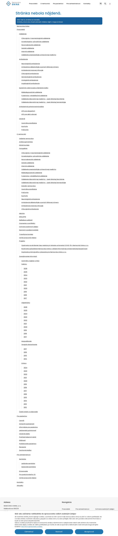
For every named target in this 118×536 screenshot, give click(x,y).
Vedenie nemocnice (26, 139)
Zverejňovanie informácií (28, 256)
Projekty (22, 241)
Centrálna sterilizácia (29, 123)
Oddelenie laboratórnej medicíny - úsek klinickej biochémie (42, 99)
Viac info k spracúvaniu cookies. (31, 527)
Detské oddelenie (27, 48)
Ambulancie (23, 59)
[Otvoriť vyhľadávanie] (105, 4)
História (22, 213)
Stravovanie (23, 471)
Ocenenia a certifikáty (27, 223)
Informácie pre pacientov (28, 427)
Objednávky (25, 303)
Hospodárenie (26, 341)
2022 (25, 282)
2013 (25, 404)
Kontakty (20, 482)
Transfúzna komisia (26, 234)
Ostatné (22, 119)
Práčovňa (24, 130)
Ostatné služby (24, 434)
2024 (25, 275)
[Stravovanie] (101, 4)
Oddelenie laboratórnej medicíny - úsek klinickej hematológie (43, 102)
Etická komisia (24, 145)
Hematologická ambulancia (31, 77)
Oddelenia (22, 34)
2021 (25, 285)
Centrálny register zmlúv (30, 261)
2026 (25, 268)
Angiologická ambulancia (30, 83)
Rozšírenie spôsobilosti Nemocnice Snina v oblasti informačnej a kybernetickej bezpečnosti (54, 249)
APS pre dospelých (28, 111)
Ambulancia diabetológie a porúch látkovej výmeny (40, 202)
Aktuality (20, 486)
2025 (25, 272)
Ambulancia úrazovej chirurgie (32, 70)
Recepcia (22, 447)
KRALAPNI (22, 217)
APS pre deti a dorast (29, 114)
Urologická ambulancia (29, 80)
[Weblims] (110, 4)
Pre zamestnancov (24, 455)
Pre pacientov (22, 416)
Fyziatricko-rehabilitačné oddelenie (34, 96)
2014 (25, 359)
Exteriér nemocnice (28, 186)
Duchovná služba (25, 450)
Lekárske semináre (28, 463)
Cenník (21, 421)
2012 (25, 407)
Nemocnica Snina (23, 26)
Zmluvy (24, 363)
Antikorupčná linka (26, 142)
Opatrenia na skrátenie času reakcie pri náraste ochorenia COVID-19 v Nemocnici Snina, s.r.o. (54, 245)
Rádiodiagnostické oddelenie (31, 92)
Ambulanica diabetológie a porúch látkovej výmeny (40, 67)
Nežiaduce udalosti (25, 220)
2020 (25, 288)
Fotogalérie (23, 148)
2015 (25, 356)
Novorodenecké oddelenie (30, 45)
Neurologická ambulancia (30, 64)
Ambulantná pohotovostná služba (31, 107)
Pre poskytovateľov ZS (27, 474)
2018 (25, 295)
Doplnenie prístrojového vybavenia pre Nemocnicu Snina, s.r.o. (43, 252)
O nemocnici (21, 134)
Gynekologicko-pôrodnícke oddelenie (35, 42)
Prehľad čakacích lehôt (27, 437)
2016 (25, 352)
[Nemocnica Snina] (13, 3)
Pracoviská (21, 29)
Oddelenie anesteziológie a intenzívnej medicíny (38, 55)
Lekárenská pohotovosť (27, 430)
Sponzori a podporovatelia (28, 230)
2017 (25, 298)
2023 (25, 278)
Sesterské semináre (28, 467)
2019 (25, 292)
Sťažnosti (22, 440)
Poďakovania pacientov (27, 444)
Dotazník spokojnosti (26, 424)
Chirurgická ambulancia (30, 74)
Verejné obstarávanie (29, 345)
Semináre (22, 459)
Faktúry (24, 264)
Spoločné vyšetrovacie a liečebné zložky (33, 88)
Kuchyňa (24, 126)
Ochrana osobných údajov (28, 227)
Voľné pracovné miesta (27, 238)
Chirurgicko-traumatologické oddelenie (35, 38)
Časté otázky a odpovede (28, 412)
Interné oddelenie (27, 51)
